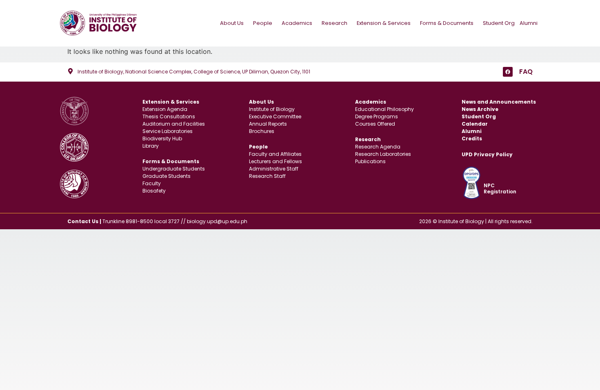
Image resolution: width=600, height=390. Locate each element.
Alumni (529, 23)
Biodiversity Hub (162, 138)
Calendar (475, 123)
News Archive (480, 109)
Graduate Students (166, 176)
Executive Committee (275, 116)
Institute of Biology (272, 109)
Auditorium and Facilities (173, 123)
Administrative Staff (273, 168)
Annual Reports (268, 123)
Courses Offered (375, 123)
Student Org (499, 23)
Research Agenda (377, 146)
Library (150, 145)
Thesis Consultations (168, 116)
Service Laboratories (167, 131)
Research (334, 23)
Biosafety (154, 190)
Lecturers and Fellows (275, 161)
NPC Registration (500, 188)
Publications (370, 161)
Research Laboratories (383, 154)
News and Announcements (499, 101)
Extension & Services (384, 23)
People (262, 23)
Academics (297, 23)
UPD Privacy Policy (487, 154)
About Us (232, 23)
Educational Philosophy (384, 109)
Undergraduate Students (173, 168)
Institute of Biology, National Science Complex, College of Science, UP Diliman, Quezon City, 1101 (194, 71)
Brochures (261, 131)
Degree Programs (376, 116)
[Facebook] (508, 72)
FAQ (526, 71)
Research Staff (267, 176)
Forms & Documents (446, 23)
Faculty (151, 183)
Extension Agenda (164, 109)
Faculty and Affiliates (275, 154)
